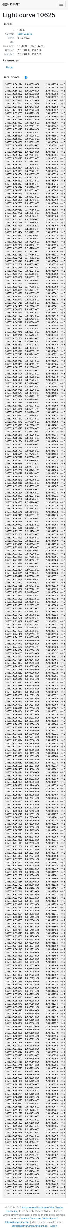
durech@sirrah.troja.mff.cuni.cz (29, 1225)
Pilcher (9, 67)
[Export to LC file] (26, 77)
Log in (53, 1225)
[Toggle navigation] (61, 4)
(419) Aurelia (24, 33)
